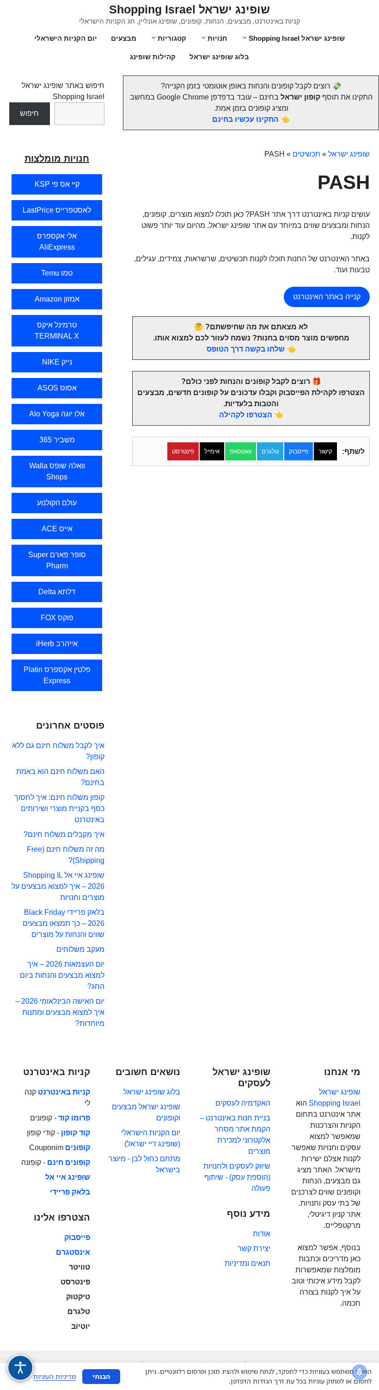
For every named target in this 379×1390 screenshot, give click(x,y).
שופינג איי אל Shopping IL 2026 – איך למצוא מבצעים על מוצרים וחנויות (58, 886)
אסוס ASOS (57, 388)
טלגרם (270, 451)
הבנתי (101, 1376)
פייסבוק (298, 451)
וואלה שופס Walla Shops (57, 471)
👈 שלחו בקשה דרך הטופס (251, 349)
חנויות (217, 38)
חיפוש (29, 113)
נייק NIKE (57, 362)
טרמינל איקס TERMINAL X (57, 330)
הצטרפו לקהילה (245, 415)
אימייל (212, 451)
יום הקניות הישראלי (65, 38)
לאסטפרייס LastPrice (57, 210)
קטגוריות (172, 38)
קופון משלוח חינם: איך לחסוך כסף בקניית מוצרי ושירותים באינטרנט (59, 808)
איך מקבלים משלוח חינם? (64, 834)
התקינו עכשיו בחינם (245, 119)
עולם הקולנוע (57, 503)
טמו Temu (57, 273)
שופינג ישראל (349, 154)
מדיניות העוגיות (54, 1376)
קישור (325, 451)
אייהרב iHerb (57, 644)
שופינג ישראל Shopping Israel (189, 9)
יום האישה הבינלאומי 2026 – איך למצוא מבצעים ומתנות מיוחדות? (59, 1012)
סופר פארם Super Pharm (57, 560)
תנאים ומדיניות (247, 1263)
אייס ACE (57, 529)
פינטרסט (183, 451)
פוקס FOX (57, 618)
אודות (261, 1234)
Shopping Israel (335, 1103)
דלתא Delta (56, 592)
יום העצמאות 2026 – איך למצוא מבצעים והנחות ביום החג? (62, 975)
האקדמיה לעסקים (242, 1103)
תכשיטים (306, 154)
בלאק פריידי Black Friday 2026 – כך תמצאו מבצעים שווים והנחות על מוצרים (63, 923)
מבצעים (123, 38)
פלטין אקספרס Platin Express (57, 675)
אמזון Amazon (57, 299)
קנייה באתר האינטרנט (327, 297)
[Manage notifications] (359, 1372)
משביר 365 (57, 440)
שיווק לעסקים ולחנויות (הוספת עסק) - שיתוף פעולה (236, 1177)
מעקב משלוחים (80, 949)
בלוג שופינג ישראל (219, 57)
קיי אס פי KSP (57, 184)
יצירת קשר (254, 1248)
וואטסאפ (240, 451)
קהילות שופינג (153, 57)
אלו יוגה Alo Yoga (57, 414)
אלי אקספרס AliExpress (57, 241)
